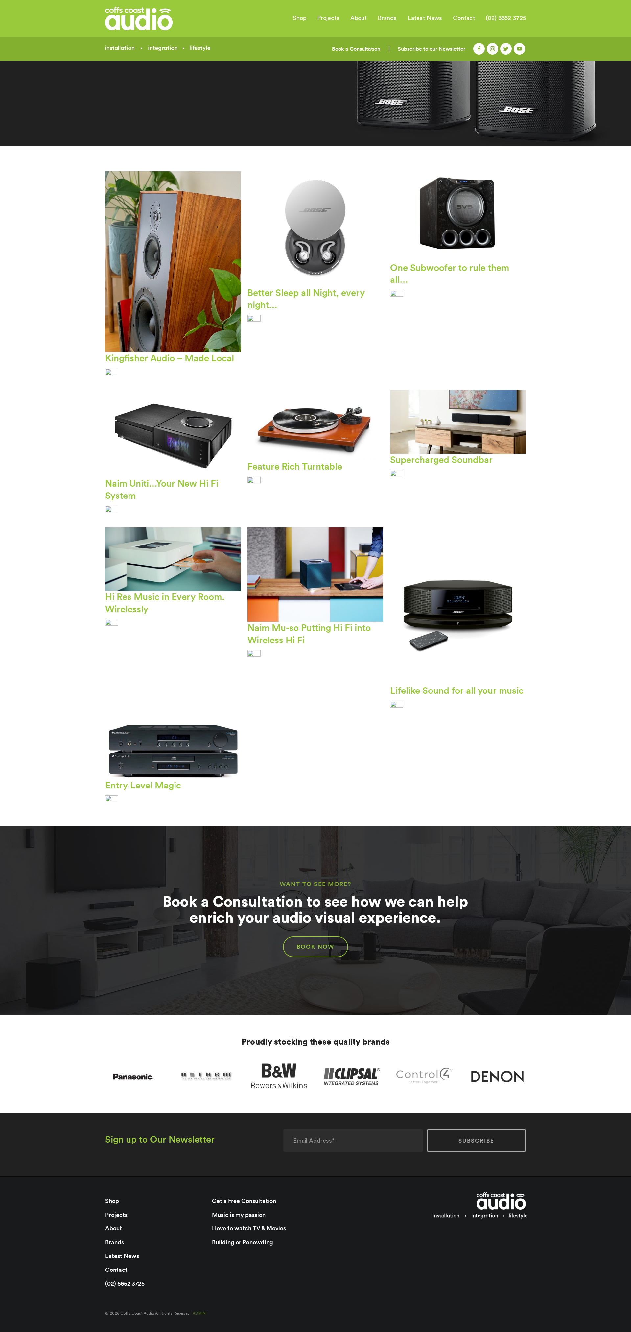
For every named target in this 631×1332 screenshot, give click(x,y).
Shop (299, 18)
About (358, 18)
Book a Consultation (356, 48)
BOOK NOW (315, 946)
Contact (464, 18)
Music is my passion (239, 1215)
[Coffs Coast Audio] (155, 18)
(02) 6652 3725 (506, 18)
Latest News (425, 18)
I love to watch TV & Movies (249, 1228)
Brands (387, 18)
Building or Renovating (242, 1242)
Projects (328, 18)
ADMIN (199, 1313)
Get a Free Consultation (244, 1201)
